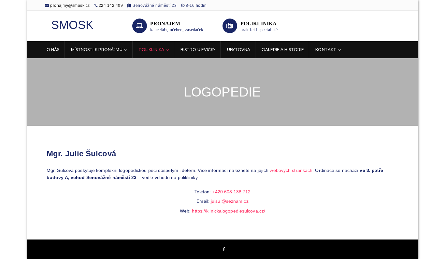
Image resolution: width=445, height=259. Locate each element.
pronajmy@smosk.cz (69, 5)
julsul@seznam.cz (230, 201)
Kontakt (325, 49)
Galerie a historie (283, 49)
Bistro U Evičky (198, 49)
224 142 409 (111, 5)
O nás (53, 49)
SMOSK (72, 25)
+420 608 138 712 (231, 191)
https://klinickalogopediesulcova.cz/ (228, 211)
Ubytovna (239, 49)
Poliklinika (151, 49)
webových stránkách (291, 170)
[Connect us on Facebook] (224, 250)
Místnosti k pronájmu (96, 49)
